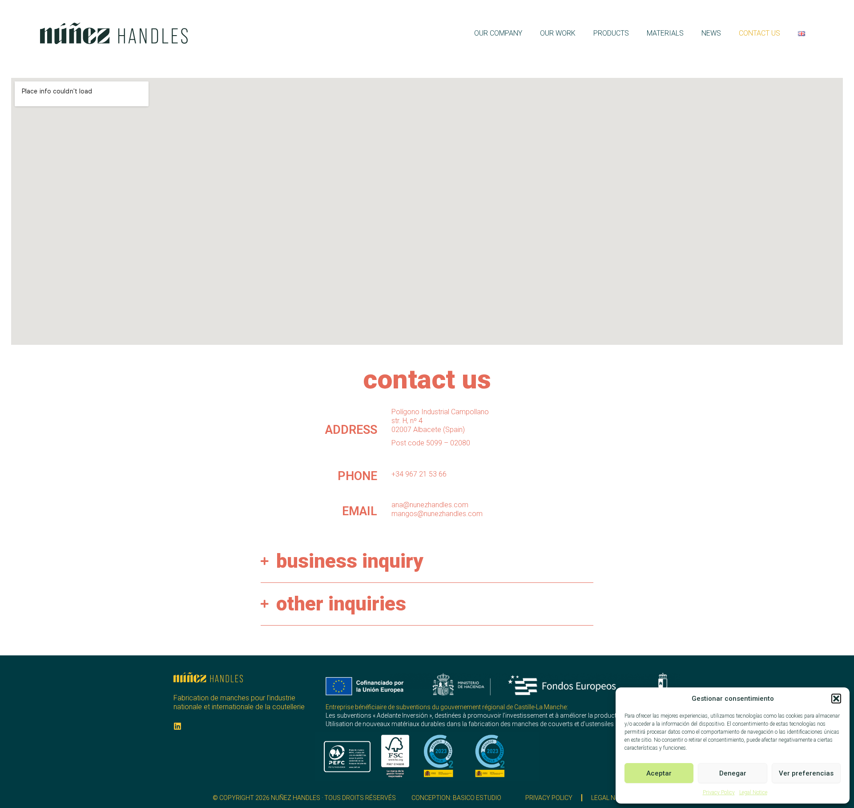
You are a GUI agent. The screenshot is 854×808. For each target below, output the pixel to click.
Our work (558, 33)
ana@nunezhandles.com (429, 505)
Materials (665, 33)
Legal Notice (753, 792)
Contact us (759, 33)
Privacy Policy (719, 792)
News (711, 33)
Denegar (732, 773)
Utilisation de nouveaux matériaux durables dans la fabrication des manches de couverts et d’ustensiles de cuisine (484, 723)
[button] (836, 698)
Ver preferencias (806, 773)
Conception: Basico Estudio (456, 797)
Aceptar (659, 773)
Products (611, 33)
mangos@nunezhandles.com (437, 513)
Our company (498, 33)
